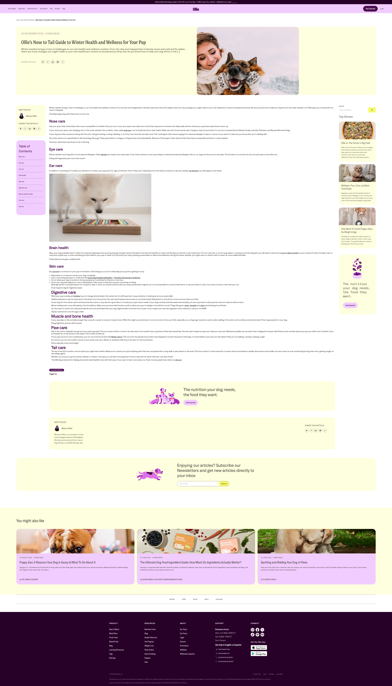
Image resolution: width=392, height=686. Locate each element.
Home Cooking (150, 654)
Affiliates (183, 650)
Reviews (57, 9)
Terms (265, 674)
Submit (224, 484)
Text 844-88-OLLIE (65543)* (226, 661)
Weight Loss (149, 645)
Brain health (22, 175)
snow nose (127, 130)
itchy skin (55, 271)
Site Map (271, 674)
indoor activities (292, 253)
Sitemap (112, 658)
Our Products (44, 9)
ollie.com (178, 360)
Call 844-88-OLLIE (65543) (225, 657)
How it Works (12, 9)
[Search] (372, 109)
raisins (202, 305)
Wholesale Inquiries (187, 654)
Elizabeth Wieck (269, 579)
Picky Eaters (149, 650)
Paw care (21, 200)
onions (186, 305)
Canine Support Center (224, 649)
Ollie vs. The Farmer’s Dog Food (355, 142)
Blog (63, 9)
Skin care (21, 182)
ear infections (193, 171)
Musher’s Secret (116, 337)
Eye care (21, 163)
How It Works (114, 629)
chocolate (193, 305)
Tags (111, 654)
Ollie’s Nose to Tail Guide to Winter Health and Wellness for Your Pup (55, 20)
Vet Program (149, 641)
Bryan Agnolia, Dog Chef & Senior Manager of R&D (162, 579)
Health (184, 599)
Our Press (183, 633)
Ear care (21, 169)
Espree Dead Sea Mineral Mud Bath (100, 278)
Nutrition (172, 599)
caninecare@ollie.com (224, 653)
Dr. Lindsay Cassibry (30, 579)
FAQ (51, 9)
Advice (206, 599)
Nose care (22, 157)
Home (18, 20)
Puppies (147, 658)
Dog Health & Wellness (28, 20)
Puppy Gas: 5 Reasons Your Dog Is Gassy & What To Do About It (58, 562)
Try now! (234, 2)
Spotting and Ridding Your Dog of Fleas (284, 562)
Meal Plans (21, 9)
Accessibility (279, 674)
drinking (77, 296)
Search (341, 106)
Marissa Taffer (31, 116)
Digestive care (23, 188)
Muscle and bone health (26, 194)
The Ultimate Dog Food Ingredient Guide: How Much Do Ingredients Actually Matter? (190, 562)
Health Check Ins (32, 9)
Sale (146, 662)
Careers (183, 641)
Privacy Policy (257, 674)
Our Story (183, 629)
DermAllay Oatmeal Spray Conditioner (127, 278)
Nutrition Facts (150, 629)
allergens (104, 154)
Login (382, 9)
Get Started (370, 9)
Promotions (184, 645)
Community (219, 599)
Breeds (195, 599)
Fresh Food (113, 637)
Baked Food (113, 641)
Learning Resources (116, 650)
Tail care (21, 206)
